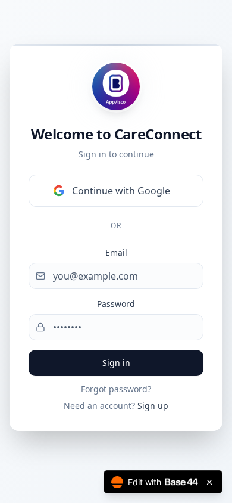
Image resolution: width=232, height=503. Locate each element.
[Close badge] (209, 482)
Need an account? (116, 405)
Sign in (116, 362)
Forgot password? (116, 389)
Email (116, 252)
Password (116, 303)
